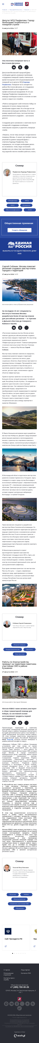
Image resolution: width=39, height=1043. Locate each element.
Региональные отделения (8, 974)
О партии (7, 970)
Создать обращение (19, 230)
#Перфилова (12, 200)
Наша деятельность (15, 9)
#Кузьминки (20, 908)
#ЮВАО (26, 894)
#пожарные (26, 205)
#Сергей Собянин (19, 645)
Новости (26, 9)
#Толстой (13, 894)
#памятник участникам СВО (19, 903)
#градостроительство (13, 649)
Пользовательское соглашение (19, 1019)
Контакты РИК (26, 973)
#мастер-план (19, 654)
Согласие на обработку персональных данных (19, 1026)
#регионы (29, 649)
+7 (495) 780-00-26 (19, 987)
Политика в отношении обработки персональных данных (19, 1023)
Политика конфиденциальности (19, 1021)
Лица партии (25, 970)
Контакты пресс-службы (9, 979)
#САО (30, 210)
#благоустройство (19, 899)
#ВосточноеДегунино (13, 210)
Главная (4, 9)
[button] (12, 953)
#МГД (27, 200)
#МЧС (13, 205)
